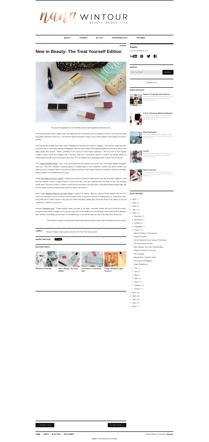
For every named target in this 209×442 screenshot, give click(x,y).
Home (38, 434)
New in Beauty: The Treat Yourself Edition (148, 247)
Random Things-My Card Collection (156, 94)
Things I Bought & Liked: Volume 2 (113, 270)
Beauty (67, 38)
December (138, 216)
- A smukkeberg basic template (104, 439)
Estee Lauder (63, 232)
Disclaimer (69, 434)
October (137, 223)
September (138, 227)
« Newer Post (45, 425)
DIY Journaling (139, 254)
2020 (134, 199)
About (46, 434)
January (137, 289)
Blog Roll (56, 434)
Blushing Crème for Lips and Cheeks (59, 193)
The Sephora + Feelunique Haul (91, 270)
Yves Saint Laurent (90, 232)
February (137, 285)
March (136, 282)
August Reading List (141, 264)
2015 (134, 293)
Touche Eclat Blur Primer (48, 164)
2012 (134, 303)
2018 (134, 206)
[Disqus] (81, 323)
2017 (134, 210)
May (136, 275)
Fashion (83, 38)
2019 (134, 203)
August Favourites (140, 236)
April (136, 278)
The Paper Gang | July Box (143, 243)
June (136, 271)
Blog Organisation (150, 132)
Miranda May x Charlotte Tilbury (145, 257)
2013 (134, 299)
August (137, 230)
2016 (134, 213)
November (138, 220)
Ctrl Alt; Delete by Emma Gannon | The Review (150, 240)
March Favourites (149, 170)
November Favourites (44, 268)
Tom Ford (79, 232)
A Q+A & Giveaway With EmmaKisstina (157, 113)
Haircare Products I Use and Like (145, 233)
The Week (140, 38)
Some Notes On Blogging (143, 261)
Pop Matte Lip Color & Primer (52, 178)
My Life (99, 38)
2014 (134, 296)
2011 (134, 306)
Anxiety (146, 151)
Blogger (170, 434)
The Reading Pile (119, 38)
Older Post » (117, 425)
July (136, 268)
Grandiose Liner (48, 208)
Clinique (55, 232)
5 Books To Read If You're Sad (144, 250)
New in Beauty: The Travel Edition (68, 270)
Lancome (72, 232)
